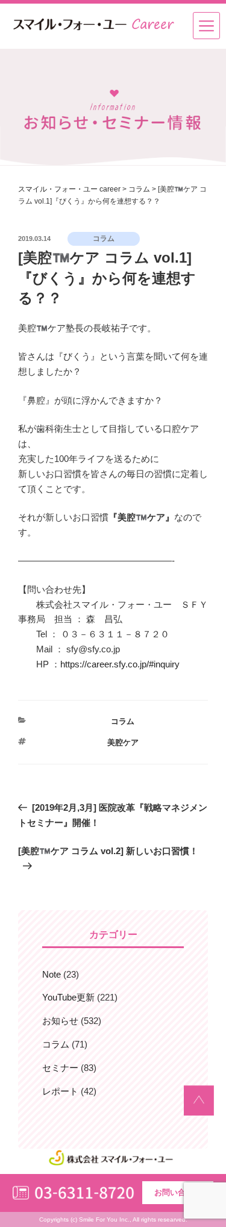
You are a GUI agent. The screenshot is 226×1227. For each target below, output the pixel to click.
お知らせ (60, 1021)
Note (51, 974)
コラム (122, 721)
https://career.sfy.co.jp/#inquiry (120, 664)
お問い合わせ (177, 1192)
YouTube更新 (68, 997)
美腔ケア (123, 742)
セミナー (60, 1068)
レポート (60, 1091)
